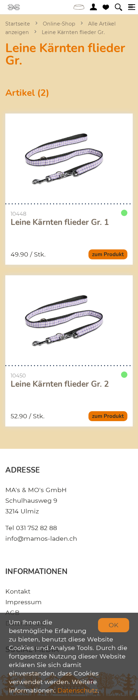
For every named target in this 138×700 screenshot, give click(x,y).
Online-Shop (59, 24)
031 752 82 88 (36, 527)
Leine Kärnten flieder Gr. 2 (60, 384)
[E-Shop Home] (14, 7)
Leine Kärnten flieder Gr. (73, 32)
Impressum (23, 602)
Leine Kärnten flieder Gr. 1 (60, 222)
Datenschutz (77, 690)
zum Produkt (108, 254)
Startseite (17, 24)
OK (114, 625)
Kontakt (17, 591)
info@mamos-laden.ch (41, 538)
